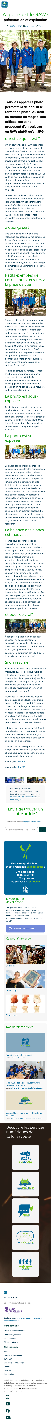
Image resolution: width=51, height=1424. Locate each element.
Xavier (41, 26)
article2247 (21, 761)
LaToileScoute (11, 1297)
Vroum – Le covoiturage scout (30, 1118)
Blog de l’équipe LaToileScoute (30, 1088)
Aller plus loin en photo (32, 822)
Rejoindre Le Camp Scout (24, 928)
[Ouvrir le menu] (48, 4)
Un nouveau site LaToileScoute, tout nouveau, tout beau (23, 1084)
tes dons (22, 1388)
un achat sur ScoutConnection (22, 797)
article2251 (20, 767)
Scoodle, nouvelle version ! (19, 1055)
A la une (14, 1057)
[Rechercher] (42, 829)
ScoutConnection (14, 1391)
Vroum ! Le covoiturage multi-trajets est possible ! (25, 1114)
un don (37, 794)
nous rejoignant (16, 799)
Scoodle (21, 1057)
